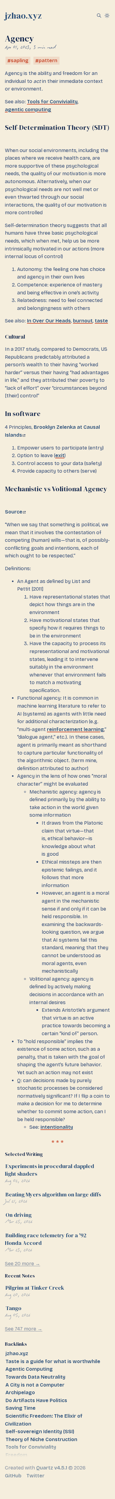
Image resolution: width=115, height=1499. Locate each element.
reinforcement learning (75, 729)
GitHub (13, 1476)
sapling (20, 61)
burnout (83, 321)
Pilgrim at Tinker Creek (35, 1287)
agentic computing (28, 109)
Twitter (35, 1476)
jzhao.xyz (23, 15)
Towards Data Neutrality (35, 1377)
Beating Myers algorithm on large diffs (53, 1194)
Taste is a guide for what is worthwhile (53, 1361)
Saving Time (21, 1408)
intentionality (56, 1127)
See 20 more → (22, 1263)
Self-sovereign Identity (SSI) (40, 1431)
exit (59, 455)
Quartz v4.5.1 (51, 1468)
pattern (48, 61)
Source (13, 512)
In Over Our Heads (49, 321)
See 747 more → (23, 1329)
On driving (19, 1215)
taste (101, 321)
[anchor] (10, 136)
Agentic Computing (29, 1369)
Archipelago (20, 1392)
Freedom (16, 1455)
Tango (13, 1308)
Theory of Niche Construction (41, 1439)
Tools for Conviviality (52, 102)
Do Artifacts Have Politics (36, 1400)
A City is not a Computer (35, 1385)
